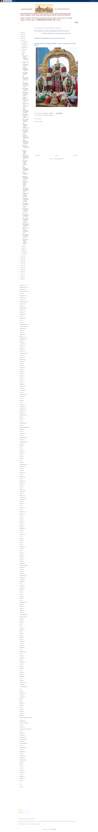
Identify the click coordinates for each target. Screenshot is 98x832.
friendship (21, 776)
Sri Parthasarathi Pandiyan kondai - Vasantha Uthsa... (25, 184)
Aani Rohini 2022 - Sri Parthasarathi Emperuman (25, 64)
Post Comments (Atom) (58, 158)
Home (56, 155)
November (24, 43)
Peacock (21, 606)
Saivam (21, 357)
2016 (22, 265)
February (24, 251)
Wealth (21, 763)
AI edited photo (23, 575)
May (23, 246)
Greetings (21, 672)
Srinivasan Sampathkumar (43, 113)
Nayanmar (22, 726)
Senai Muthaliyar (23, 743)
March (23, 250)
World (21, 379)
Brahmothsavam (23, 464)
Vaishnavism (22, 410)
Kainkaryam (22, 328)
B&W (21, 699)
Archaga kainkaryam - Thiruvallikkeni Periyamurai (25, 169)
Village (21, 612)
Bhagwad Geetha (23, 616)
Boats (21, 701)
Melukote (21, 472)
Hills (20, 474)
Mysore (21, 604)
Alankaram (22, 318)
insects (21, 780)
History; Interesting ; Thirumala (26, 717)
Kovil (21, 293)
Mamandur (22, 629)
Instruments (22, 577)
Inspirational (22, 720)
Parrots (21, 569)
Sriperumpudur (22, 747)
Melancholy (22, 466)
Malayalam (22, 567)
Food (21, 515)
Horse (21, 421)
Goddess (21, 711)
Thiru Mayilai (22, 423)
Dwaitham (22, 563)
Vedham (21, 557)
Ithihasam (21, 334)
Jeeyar (21, 517)
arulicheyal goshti (23, 353)
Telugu (21, 571)
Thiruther (21, 345)
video (21, 322)
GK (20, 320)
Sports (21, 594)
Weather (21, 489)
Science (21, 392)
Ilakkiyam (21, 349)
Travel (21, 373)
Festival (21, 305)
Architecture (22, 408)
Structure (21, 749)
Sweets (21, 643)
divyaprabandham (23, 291)
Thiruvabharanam (23, 686)
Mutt (20, 509)
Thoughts (21, 314)
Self (20, 544)
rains (20, 505)
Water (21, 487)
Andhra (21, 462)
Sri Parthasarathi (45, 115)
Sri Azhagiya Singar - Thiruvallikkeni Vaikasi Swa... (25, 136)
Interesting (22, 289)
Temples (21, 443)
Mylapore (21, 412)
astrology (21, 770)
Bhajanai (21, 618)
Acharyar (21, 303)
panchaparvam (22, 651)
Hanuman (21, 384)
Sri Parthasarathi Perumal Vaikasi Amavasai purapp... (25, 241)
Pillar (21, 731)
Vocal (21, 649)
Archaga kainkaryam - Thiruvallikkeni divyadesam (25, 142)
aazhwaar (21, 299)
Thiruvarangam (22, 759)
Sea (20, 460)
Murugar (21, 633)
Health (21, 542)
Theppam (21, 388)
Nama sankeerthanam (24, 722)
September (24, 47)
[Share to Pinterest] (61, 113)
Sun (20, 447)
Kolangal (21, 429)
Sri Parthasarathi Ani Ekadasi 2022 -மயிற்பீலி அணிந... (25, 84)
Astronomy (22, 433)
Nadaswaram (22, 491)
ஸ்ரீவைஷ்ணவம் (23, 287)
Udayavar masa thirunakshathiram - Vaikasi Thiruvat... (25, 236)
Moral (21, 631)
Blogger (54, 829)
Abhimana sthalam (23, 324)
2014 (22, 269)
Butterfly (21, 703)
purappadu (22, 581)
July (23, 51)
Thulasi (21, 761)
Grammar (21, 713)
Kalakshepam (22, 338)
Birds (21, 425)
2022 (22, 40)
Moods (21, 674)
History (21, 316)
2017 (22, 263)
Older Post (75, 155)
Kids (20, 435)
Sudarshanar (22, 751)
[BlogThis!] (58, 113)
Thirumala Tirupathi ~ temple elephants (24, 152)
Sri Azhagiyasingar (23, 326)
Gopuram (21, 382)
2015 (22, 267)
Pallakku (21, 404)
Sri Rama (21, 351)
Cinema (21, 377)
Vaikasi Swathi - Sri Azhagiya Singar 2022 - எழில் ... (25, 131)
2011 (22, 275)
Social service (22, 682)
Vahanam (21, 309)
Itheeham (21, 312)
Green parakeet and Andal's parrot (25, 73)
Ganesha (21, 554)
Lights (21, 449)
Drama (21, 622)
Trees (21, 532)
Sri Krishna (22, 342)
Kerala (21, 445)
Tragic (21, 458)
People (21, 330)
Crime (21, 470)
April (23, 248)
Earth (21, 707)
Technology (22, 499)
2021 (22, 256)
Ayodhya (21, 657)
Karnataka (21, 480)
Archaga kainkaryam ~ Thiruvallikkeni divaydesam (25, 110)
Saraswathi (22, 741)
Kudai (21, 431)
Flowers (21, 355)
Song (21, 745)
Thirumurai (22, 757)
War (20, 550)
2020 (22, 258)
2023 (22, 38)
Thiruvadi (21, 645)
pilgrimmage (22, 692)
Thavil (21, 753)
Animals (21, 452)
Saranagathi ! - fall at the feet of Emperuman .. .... (25, 147)
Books (21, 559)
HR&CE (21, 715)
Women (21, 552)
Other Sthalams (22, 414)
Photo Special (22, 297)
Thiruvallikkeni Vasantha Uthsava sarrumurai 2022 (25, 163)
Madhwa (21, 522)
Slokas (21, 484)
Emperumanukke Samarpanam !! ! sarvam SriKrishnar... (25, 220)
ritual (21, 653)
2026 (22, 32)
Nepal (21, 635)
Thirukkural (22, 755)
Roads (21, 639)
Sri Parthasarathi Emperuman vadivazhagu (25, 209)
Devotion (21, 439)
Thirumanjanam (23, 441)
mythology (22, 573)
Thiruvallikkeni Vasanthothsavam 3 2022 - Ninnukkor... (25, 200)
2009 (22, 278)
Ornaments (22, 482)
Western (21, 766)
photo (21, 690)
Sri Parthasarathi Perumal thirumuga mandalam (25, 195)
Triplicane (51, 115)
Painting (21, 524)
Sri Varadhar (22, 390)
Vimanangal (22, 579)
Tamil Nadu (22, 684)
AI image (21, 694)
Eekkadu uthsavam (23, 565)
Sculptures (22, 610)
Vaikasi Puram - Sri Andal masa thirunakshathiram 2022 (25, 189)
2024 (22, 36)
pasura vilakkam (23, 614)
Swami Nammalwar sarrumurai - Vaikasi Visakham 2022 (25, 125)
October (24, 45)
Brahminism (22, 528)
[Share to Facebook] (60, 113)
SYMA (21, 608)
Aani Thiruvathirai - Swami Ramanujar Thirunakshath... (25, 57)
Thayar (21, 548)
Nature (21, 724)
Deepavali (21, 513)
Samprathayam (22, 737)
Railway (21, 637)
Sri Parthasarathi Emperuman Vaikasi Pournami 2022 (25, 116)
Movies (21, 530)
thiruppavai (22, 511)
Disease (21, 340)
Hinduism (21, 336)
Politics (21, 503)
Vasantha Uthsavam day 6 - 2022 (25, 173)
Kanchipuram (22, 497)
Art (20, 536)
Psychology (22, 735)
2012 (22, 273)
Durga (21, 666)
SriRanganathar (22, 437)
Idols (21, 454)
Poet (20, 678)
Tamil (21, 347)
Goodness (21, 361)
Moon (21, 417)
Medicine (21, 495)
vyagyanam (22, 476)
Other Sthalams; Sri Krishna (25, 729)
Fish (20, 624)
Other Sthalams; (23, 394)
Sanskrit (21, 419)
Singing (21, 526)
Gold (21, 600)
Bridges (21, 620)
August (23, 49)
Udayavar (21, 367)
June (23, 53)
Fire (20, 670)
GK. (20, 398)
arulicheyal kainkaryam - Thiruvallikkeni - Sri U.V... (25, 69)
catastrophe (22, 772)
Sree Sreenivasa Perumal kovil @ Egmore (25, 89)
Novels (21, 592)
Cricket (21, 538)
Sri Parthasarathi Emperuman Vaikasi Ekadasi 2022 (25, 157)
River (21, 468)
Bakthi (21, 501)
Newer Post (37, 155)
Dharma (21, 705)
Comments (22, 812)
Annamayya (22, 697)
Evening (21, 709)
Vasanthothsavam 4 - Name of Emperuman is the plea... (25, 94)
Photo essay (39, 115)
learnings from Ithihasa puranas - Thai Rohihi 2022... (25, 99)
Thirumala (22, 396)
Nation (21, 493)
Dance (21, 540)
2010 (22, 277)
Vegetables (22, 647)
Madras (21, 589)
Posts (21, 810)
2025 (22, 34)
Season (21, 400)
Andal (21, 332)
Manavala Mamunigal (24, 427)
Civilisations (22, 661)
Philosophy (22, 676)
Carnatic (21, 369)
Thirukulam (22, 406)
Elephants (21, 359)
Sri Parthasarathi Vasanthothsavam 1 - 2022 (25, 215)
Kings (21, 519)
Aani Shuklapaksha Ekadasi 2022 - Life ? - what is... (25, 79)
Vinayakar (21, 534)
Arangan (21, 655)
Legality (21, 507)
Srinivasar (21, 641)
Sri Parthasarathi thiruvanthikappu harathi (25, 225)
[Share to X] (59, 113)
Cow (20, 402)
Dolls (21, 478)
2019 (22, 260)
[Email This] (56, 113)
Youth (21, 768)
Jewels (21, 456)
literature (21, 375)
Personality (22, 386)
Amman (21, 596)
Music (21, 363)
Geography (22, 587)
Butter (21, 659)
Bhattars (21, 598)
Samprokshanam (23, 739)
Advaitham (22, 585)
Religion (21, 371)
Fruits (21, 627)
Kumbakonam (22, 602)
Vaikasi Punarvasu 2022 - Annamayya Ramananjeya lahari (25, 230)
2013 (22, 271)
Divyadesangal (22, 307)
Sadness (21, 680)
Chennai (21, 561)
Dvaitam (21, 668)
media (21, 786)
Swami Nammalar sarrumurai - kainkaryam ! (25, 120)
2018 (22, 261)
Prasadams (22, 733)
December (24, 41)
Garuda (21, 365)
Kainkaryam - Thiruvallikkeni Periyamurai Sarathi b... (25, 178)
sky (20, 583)
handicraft (21, 778)
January (23, 253)
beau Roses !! (24, 212)
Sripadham (22, 546)
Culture (21, 664)
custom (21, 774)
